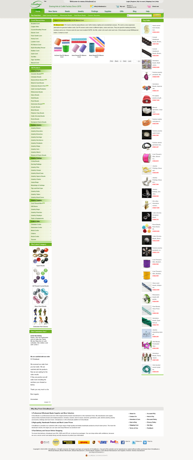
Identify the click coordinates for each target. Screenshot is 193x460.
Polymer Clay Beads (37, 113)
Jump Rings (35, 182)
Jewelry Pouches (36, 212)
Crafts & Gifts (35, 221)
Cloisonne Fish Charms (40, 326)
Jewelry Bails (35, 191)
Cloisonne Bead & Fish (38, 86)
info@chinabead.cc (100, 6)
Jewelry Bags (35, 209)
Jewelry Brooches (37, 134)
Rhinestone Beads (66, 15)
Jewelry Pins (35, 167)
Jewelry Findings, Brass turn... (157, 180)
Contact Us (133, 416)
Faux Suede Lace (36, 35)
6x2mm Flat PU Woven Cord (62, 56)
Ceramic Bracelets (94, 15)
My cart (122, 6)
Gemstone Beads (36, 104)
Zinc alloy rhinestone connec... (155, 203)
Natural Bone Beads (37, 80)
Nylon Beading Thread (38, 48)
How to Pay (150, 416)
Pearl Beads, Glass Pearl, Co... (156, 309)
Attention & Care (135, 419)
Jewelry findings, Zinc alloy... (156, 192)
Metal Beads (35, 110)
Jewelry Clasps (36, 170)
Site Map (149, 425)
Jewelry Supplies (36, 200)
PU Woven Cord (36, 44)
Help (157, 1)
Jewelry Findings (36, 158)
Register (133, 1)
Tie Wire (33, 57)
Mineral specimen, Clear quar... (157, 110)
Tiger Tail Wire (35, 60)
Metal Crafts (35, 230)
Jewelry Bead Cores (37, 197)
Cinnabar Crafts (36, 224)
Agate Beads (40, 266)
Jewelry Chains (36, 179)
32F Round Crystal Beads (40, 286)
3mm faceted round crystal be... (156, 367)
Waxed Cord (35, 63)
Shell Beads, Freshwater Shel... (156, 344)
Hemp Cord (34, 38)
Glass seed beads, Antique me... (157, 285)
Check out (155, 6)
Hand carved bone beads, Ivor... (156, 28)
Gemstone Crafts (36, 227)
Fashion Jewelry (36, 125)
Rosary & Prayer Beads (38, 155)
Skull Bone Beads (80, 15)
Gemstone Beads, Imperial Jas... (157, 86)
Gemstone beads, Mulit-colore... (156, 63)
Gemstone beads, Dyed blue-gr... (156, 320)
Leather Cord (35, 41)
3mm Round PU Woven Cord (79, 56)
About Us (132, 413)
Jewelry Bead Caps (37, 173)
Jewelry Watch (35, 152)
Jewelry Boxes (36, 128)
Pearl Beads (35, 101)
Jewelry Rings (35, 146)
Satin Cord (34, 54)
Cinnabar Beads (36, 77)
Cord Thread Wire (36, 203)
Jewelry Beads (36, 71)
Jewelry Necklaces (37, 140)
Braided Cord (35, 23)
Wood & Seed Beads (37, 83)
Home (56, 20)
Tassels (33, 239)
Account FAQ (151, 413)
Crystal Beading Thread (38, 29)
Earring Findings (36, 164)
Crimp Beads (35, 161)
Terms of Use (134, 428)
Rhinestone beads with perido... (155, 297)
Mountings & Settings (38, 185)
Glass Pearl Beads (40, 306)
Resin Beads (35, 119)
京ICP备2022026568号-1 (96, 452)
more (46, 402)
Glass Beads (35, 95)
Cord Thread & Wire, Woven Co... (156, 157)
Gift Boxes (34, 206)
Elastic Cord (35, 32)
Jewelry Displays (36, 215)
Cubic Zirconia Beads (38, 116)
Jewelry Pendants (36, 143)
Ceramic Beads (36, 74)
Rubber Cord (35, 51)
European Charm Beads (38, 122)
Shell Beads (35, 98)
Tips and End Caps (37, 188)
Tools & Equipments (37, 218)
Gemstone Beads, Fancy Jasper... (156, 356)
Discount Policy (152, 419)
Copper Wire (35, 26)
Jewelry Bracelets (37, 131)
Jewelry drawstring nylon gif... (157, 332)
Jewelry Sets (35, 149)
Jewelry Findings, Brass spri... (157, 168)
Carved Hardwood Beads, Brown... (157, 39)
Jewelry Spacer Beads (38, 176)
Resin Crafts (35, 236)
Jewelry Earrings (36, 137)
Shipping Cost (150, 1)
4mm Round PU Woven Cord (96, 56)
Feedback (150, 428)
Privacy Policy (151, 422)
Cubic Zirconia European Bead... (156, 215)
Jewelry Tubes (35, 194)
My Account (141, 1)
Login (128, 1)
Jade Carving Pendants (50, 15)
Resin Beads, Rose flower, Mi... (156, 227)
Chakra (33, 233)
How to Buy (133, 422)
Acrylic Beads (35, 107)
